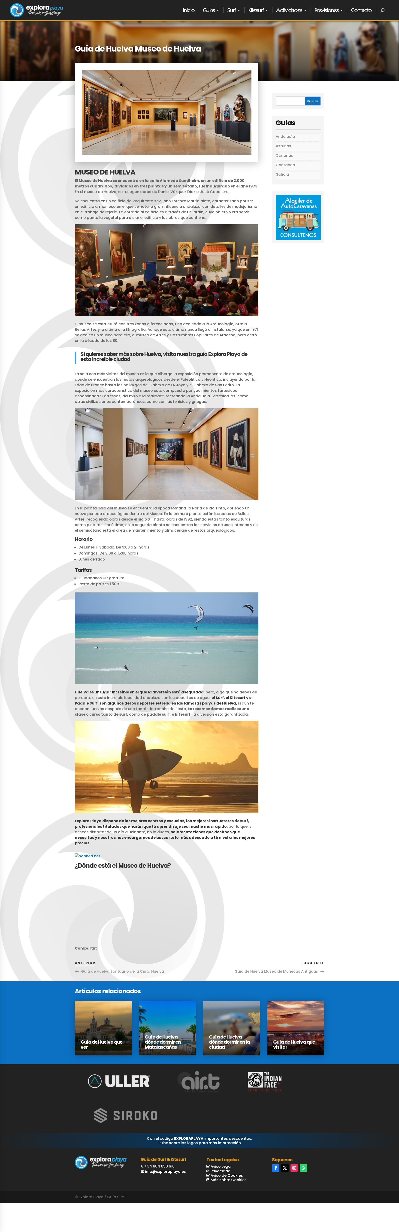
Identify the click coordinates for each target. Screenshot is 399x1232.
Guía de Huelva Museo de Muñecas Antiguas (276, 971)
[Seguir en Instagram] (294, 1168)
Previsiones (327, 10)
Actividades (289, 10)
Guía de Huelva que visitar (294, 1044)
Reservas (377, 1210)
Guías (209, 10)
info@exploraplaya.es (165, 1171)
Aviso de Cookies (226, 1175)
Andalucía (285, 136)
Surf (231, 10)
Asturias (283, 146)
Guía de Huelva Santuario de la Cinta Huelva (122, 971)
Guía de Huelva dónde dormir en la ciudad (229, 1042)
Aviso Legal (221, 1166)
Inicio (189, 10)
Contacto (361, 10)
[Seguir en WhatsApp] (303, 1168)
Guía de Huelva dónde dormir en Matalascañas (163, 1042)
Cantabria (285, 165)
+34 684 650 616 (159, 1166)
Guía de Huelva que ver (101, 1044)
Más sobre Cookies (228, 1180)
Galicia (282, 174)
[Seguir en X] (285, 1168)
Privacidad (220, 1171)
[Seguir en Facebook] (275, 1168)
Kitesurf (256, 10)
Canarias (284, 155)
